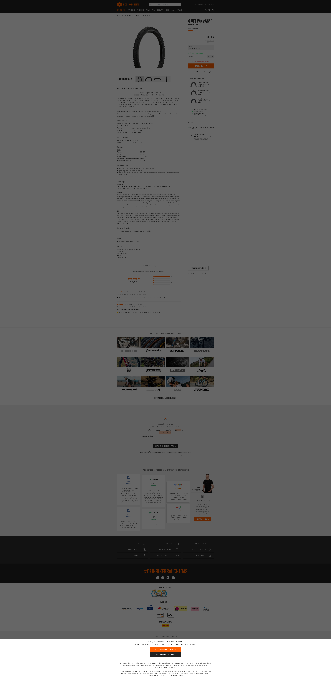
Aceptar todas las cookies (164, 649)
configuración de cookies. (182, 644)
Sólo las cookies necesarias (165, 654)
